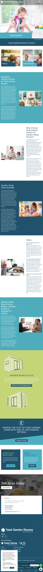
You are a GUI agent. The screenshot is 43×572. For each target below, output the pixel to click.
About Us (3, 549)
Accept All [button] (12, 567)
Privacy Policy (5, 564)
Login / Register (39, 39)
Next (39, 59)
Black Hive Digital (31, 560)
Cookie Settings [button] (5, 567)
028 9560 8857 (7, 332)
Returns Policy (17, 549)
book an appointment (10, 340)
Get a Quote (6, 487)
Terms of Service (13, 564)
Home (2, 547)
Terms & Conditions (18, 547)
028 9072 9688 (8, 509)
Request (32, 465)
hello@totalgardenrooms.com (12, 511)
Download (10, 465)
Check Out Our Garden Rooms (21, 385)
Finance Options (21, 440)
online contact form (6, 330)
